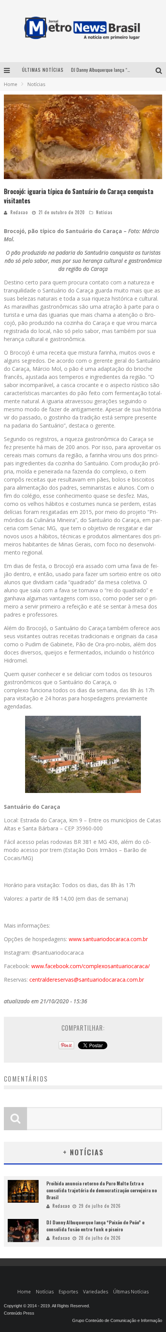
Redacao (19, 212)
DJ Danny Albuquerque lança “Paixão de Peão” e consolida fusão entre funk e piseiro (95, 1225)
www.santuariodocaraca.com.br (108, 939)
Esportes (68, 1291)
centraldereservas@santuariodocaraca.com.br (86, 979)
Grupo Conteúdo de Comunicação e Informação (117, 1320)
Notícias (104, 212)
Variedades (95, 1291)
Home (10, 84)
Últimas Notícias (131, 1291)
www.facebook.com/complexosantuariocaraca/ (90, 966)
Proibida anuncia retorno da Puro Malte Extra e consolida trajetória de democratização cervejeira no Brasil (101, 1190)
